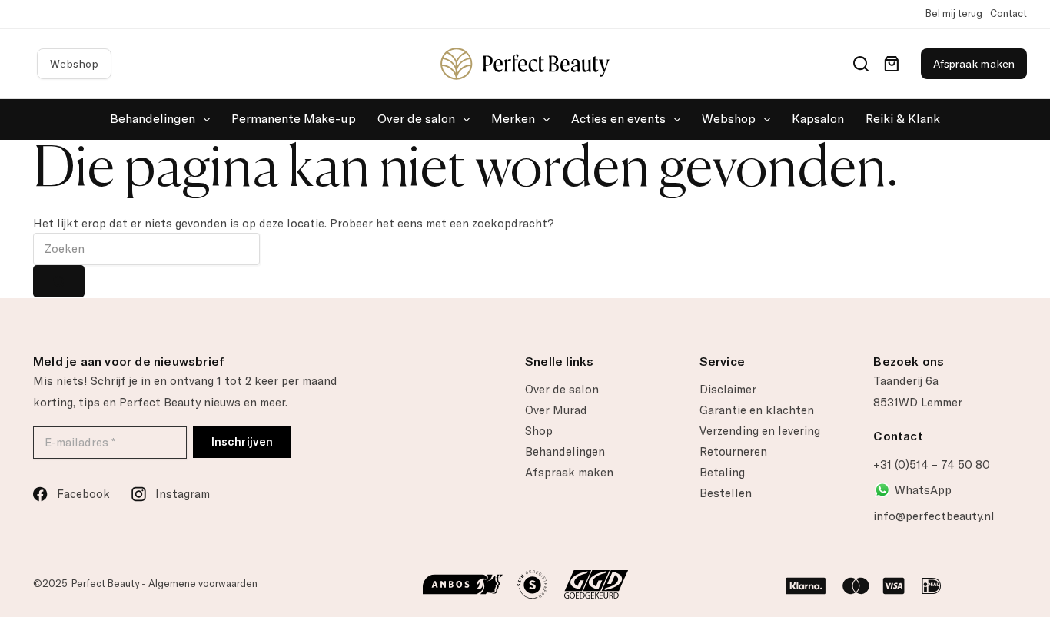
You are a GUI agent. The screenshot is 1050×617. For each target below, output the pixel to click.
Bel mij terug (953, 13)
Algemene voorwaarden (203, 583)
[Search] (861, 63)
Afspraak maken (974, 64)
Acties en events (618, 118)
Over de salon (416, 118)
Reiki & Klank (903, 118)
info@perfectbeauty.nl (934, 516)
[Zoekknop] (59, 281)
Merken (513, 118)
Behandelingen (152, 118)
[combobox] (146, 249)
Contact (1008, 13)
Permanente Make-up (293, 118)
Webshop (74, 64)
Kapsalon (818, 118)
